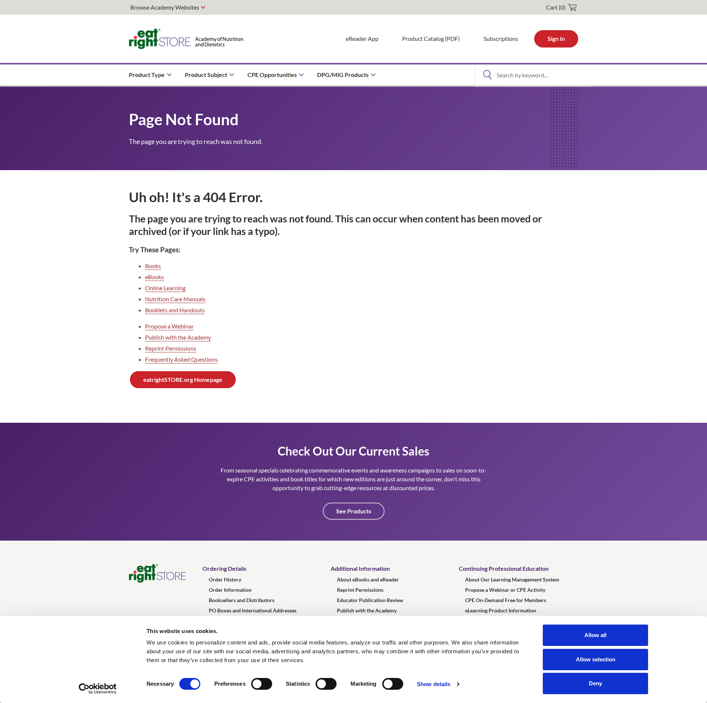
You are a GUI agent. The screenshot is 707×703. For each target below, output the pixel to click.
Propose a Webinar (169, 326)
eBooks (154, 276)
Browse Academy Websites (164, 7)
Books (153, 265)
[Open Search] (487, 75)
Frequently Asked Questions (181, 359)
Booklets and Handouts (175, 309)
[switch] (261, 684)
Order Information (230, 590)
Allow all (595, 635)
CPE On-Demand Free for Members (505, 600)
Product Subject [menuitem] (206, 74)
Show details (433, 684)
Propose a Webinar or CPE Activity (505, 590)
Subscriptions (500, 38)
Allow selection (595, 659)
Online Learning (165, 287)
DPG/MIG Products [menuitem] (343, 74)
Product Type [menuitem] (147, 74)
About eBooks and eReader (368, 579)
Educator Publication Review (370, 600)
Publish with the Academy (178, 337)
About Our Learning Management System (512, 579)
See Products (353, 510)
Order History (225, 579)
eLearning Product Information (500, 610)
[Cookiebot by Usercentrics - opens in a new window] (98, 688)
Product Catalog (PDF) (431, 38)
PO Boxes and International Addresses (253, 610)
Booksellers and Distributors (241, 600)
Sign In (556, 38)
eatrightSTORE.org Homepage (182, 379)
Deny (595, 683)
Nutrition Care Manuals (175, 298)
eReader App (362, 38)
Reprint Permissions (170, 348)
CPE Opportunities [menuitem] (272, 74)
